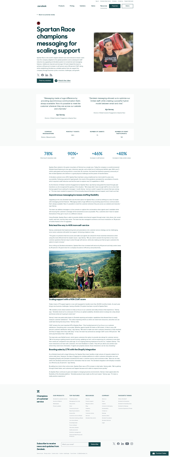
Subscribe (94, 444)
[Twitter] (114, 443)
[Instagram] (131, 443)
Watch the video (64, 80)
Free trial (115, 6)
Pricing (72, 6)
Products (62, 6)
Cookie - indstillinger (64, 453)
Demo (93, 6)
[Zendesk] (38, 394)
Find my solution (45, 80)
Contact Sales (161, 453)
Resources (103, 6)
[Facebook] (118, 443)
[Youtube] (127, 443)
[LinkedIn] (122, 443)
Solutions (83, 6)
